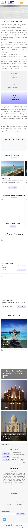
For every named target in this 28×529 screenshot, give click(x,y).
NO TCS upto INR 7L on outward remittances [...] (17, 456)
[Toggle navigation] (25, 2)
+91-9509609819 (15, 87)
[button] (21, 2)
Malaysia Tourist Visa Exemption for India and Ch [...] (19, 453)
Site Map (8, 501)
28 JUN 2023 (6, 456)
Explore (13, 226)
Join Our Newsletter (5, 511)
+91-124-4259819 (14, 99)
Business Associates (19, 501)
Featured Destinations (20, 499)
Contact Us (8, 504)
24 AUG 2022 (6, 460)
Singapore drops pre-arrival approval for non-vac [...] (18, 460)
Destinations (4, 444)
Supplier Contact (18, 504)
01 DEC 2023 (6, 453)
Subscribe (20, 514)
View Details (12, 187)
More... (24, 462)
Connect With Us (5, 517)
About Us (8, 499)
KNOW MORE (21, 270)
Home (7, 496)
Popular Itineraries (19, 496)
